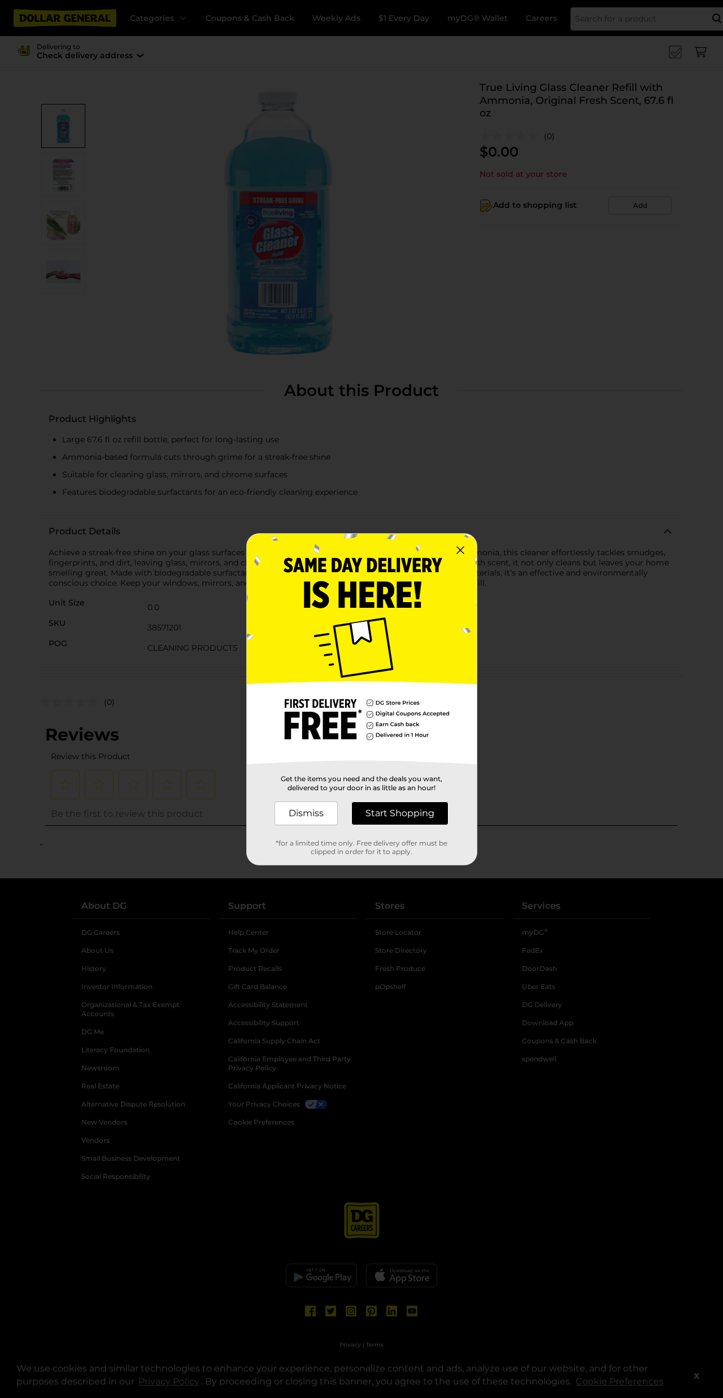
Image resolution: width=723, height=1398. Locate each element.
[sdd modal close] (460, 550)
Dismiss (306, 813)
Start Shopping (399, 813)
